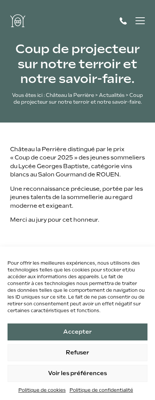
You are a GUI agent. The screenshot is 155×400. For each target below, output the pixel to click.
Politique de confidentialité (101, 390)
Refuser (77, 352)
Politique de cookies (42, 390)
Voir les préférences (77, 373)
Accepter (77, 331)
